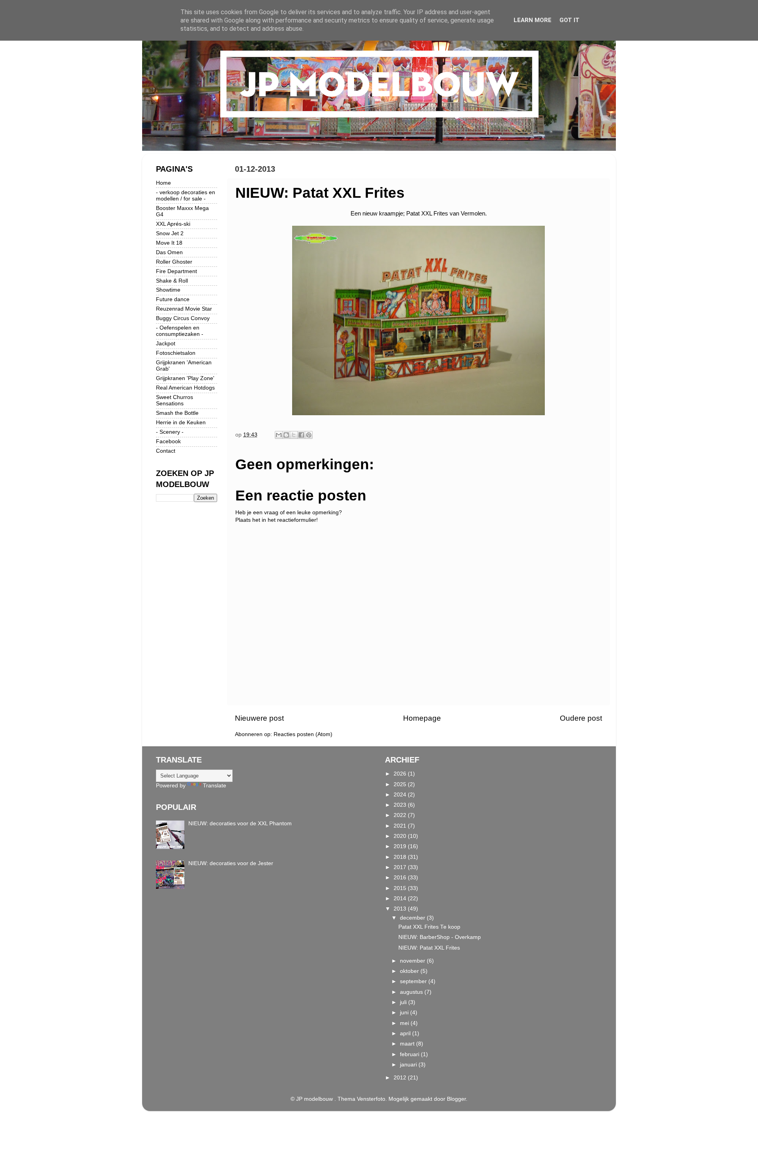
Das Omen (169, 252)
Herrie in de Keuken (181, 422)
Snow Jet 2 (170, 233)
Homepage (422, 718)
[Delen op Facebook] (301, 435)
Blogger (456, 1099)
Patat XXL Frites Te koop (429, 927)
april (406, 1033)
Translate (214, 786)
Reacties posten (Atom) (303, 734)
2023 (401, 805)
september (414, 981)
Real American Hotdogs (185, 388)
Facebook (168, 441)
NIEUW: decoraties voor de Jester (230, 863)
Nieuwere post (259, 718)
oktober (410, 971)
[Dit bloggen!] (286, 435)
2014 (401, 898)
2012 (401, 1078)
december (413, 918)
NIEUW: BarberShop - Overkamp (439, 937)
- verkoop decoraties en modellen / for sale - (185, 195)
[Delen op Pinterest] (309, 435)
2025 (401, 784)
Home (163, 183)
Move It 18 (169, 243)
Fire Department (176, 271)
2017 (401, 867)
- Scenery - (170, 432)
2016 (401, 878)
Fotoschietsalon (175, 353)
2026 (401, 774)
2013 (401, 909)
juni (405, 1013)
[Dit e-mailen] (279, 435)
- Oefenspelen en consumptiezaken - (179, 331)
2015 (401, 888)
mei (405, 1023)
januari (409, 1065)
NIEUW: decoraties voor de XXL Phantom (240, 823)
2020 (401, 836)
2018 (401, 857)
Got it (569, 20)
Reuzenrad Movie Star (184, 309)
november (413, 961)
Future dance (173, 299)
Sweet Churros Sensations (174, 400)
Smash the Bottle (177, 413)
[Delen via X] (294, 435)
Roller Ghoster (174, 262)
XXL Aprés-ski (173, 224)
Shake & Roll (172, 281)
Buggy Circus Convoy (183, 318)
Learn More (533, 20)
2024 (401, 795)
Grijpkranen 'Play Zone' (185, 378)
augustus (412, 992)
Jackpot (165, 344)
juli (404, 1002)
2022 (401, 815)
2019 (401, 846)
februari (410, 1054)
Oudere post (581, 718)
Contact (165, 451)
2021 (401, 826)
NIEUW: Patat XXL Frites (429, 948)
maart (408, 1044)
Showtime (168, 290)
